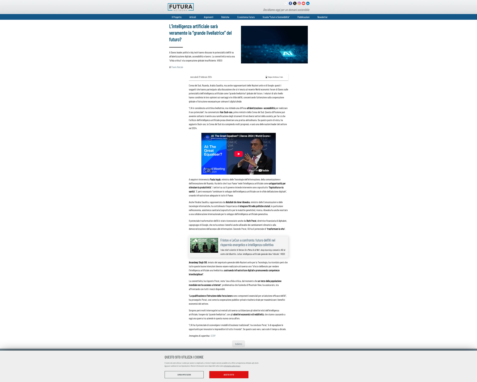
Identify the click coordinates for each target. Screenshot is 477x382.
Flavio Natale (177, 67)
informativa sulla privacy (232, 366)
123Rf (212, 335)
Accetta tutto (229, 375)
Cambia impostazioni (184, 375)
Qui (166, 366)
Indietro (238, 343)
